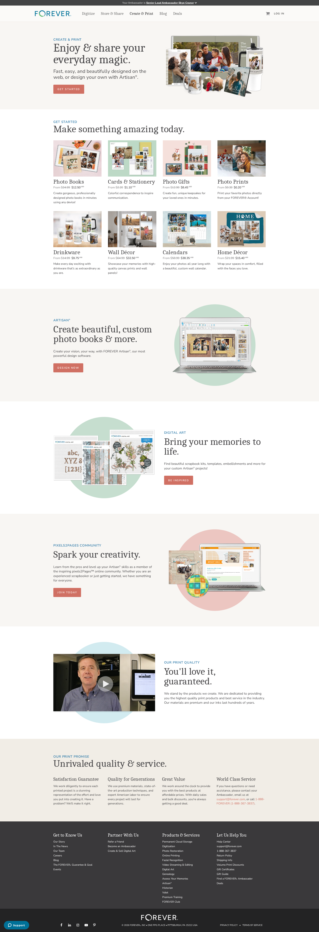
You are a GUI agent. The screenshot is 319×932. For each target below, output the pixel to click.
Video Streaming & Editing (177, 865)
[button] (68, 89)
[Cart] (268, 13)
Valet (165, 892)
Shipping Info (224, 860)
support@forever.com (231, 799)
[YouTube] (86, 925)
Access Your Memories (175, 878)
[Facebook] (61, 925)
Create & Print (141, 13)
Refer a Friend (116, 841)
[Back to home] (53, 14)
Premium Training (172, 897)
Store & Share (112, 13)
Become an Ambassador (122, 846)
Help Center (224, 841)
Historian (167, 888)
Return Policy (224, 855)
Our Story (59, 841)
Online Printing (171, 855)
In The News (60, 846)
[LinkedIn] (69, 925)
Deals (177, 13)
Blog (163, 13)
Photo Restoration (172, 851)
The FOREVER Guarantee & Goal (72, 865)
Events (57, 869)
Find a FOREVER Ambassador (235, 878)
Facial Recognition (172, 860)
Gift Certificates (225, 869)
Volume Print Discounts (230, 865)
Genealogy (168, 874)
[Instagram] (78, 925)
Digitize (88, 13)
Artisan (167, 883)
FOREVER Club (171, 902)
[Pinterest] (94, 925)
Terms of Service (252, 925)
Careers (57, 855)
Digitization (168, 846)
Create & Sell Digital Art (122, 851)
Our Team (59, 851)
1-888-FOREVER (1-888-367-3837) (241, 801)
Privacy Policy (229, 925)
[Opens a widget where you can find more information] (16, 925)
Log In (279, 13)
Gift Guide (222, 874)
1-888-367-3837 (226, 851)
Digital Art (168, 869)
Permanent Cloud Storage (177, 841)
